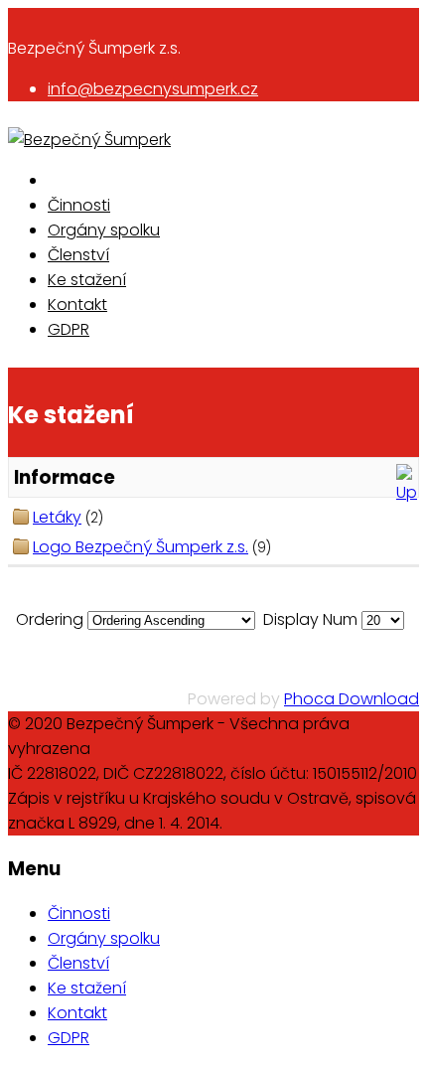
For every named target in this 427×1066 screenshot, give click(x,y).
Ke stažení (87, 279)
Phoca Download (351, 698)
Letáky (57, 517)
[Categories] (406, 492)
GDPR (68, 329)
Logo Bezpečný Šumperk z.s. (140, 546)
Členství (78, 254)
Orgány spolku (104, 230)
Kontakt (77, 304)
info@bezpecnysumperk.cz (153, 88)
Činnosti (79, 205)
